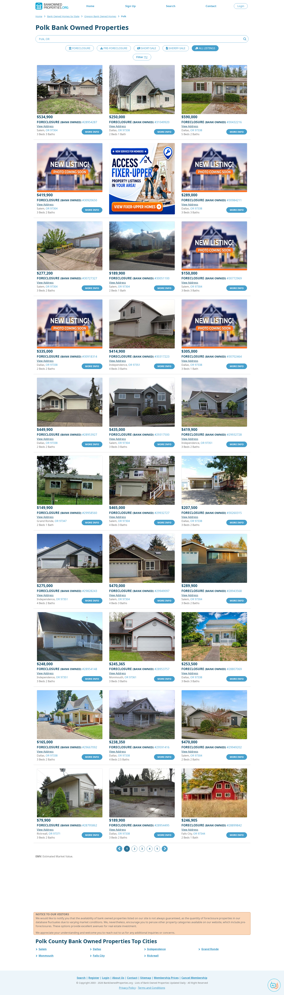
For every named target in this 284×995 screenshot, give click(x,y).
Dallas (97, 949)
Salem (43, 949)
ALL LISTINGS (206, 48)
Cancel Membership (194, 978)
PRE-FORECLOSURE (115, 48)
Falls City (99, 955)
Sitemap (145, 978)
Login (240, 6)
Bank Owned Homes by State (63, 16)
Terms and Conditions (151, 988)
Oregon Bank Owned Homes (100, 16)
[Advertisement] (142, 885)
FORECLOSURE (80, 48)
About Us (118, 978)
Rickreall (153, 955)
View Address (45, 126)
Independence (156, 949)
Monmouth (46, 955)
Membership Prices (166, 978)
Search (170, 6)
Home (90, 6)
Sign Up (130, 6)
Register (93, 978)
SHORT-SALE (148, 48)
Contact (211, 6)
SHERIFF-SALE (176, 48)
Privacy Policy (127, 988)
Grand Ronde (210, 949)
